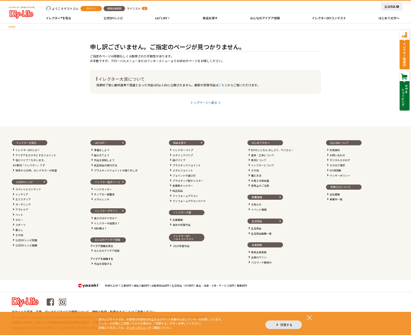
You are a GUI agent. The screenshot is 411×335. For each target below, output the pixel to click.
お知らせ (256, 204)
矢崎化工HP (112, 285)
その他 (19, 235)
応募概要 (178, 220)
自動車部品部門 (160, 285)
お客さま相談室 (260, 180)
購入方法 (256, 175)
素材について (259, 160)
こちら (222, 85)
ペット (19, 214)
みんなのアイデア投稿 (106, 250)
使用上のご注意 (260, 185)
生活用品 (390, 6)
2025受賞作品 (181, 246)
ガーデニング (23, 204)
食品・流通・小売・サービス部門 (215, 285)
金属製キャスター (183, 185)
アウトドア (21, 209)
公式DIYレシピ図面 (26, 240)
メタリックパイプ (183, 155)
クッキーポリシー (340, 175)
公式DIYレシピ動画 (26, 245)
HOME (12, 26)
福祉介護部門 (141, 285)
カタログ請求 (337, 165)
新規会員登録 (259, 252)
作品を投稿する (103, 263)
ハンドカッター (103, 189)
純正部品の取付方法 (105, 165)
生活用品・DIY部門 (183, 285)
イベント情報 (259, 209)
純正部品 (178, 190)
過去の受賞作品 (182, 224)
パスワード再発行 (261, 262)
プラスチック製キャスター (188, 180)
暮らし (19, 230)
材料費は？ (100, 228)
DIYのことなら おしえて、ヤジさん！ (272, 150)
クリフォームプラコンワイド (189, 201)
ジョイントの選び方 (184, 175)
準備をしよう (101, 150)
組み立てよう (101, 155)
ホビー (19, 220)
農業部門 (242, 285)
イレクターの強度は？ (107, 223)
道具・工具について (262, 155)
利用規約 (335, 150)
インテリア (21, 194)
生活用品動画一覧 (261, 233)
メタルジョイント (183, 170)
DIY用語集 (335, 170)
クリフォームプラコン (185, 196)
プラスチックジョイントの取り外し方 (116, 170)
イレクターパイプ (183, 150)
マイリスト (134, 8)
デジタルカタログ (340, 160)
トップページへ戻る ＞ (205, 102)
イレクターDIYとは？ (27, 150)
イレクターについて (262, 165)
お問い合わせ (337, 155)
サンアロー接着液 (104, 194)
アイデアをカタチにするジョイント (35, 155)
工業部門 (126, 285)
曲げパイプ (179, 160)
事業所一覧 (336, 199)
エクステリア (23, 199)
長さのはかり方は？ (105, 218)
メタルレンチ (101, 199)
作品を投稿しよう (104, 160)
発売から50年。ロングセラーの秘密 (36, 170)
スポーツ (20, 224)
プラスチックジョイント (187, 165)
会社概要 (335, 194)
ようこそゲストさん (65, 8)
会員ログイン (259, 257)
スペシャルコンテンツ (28, 189)
